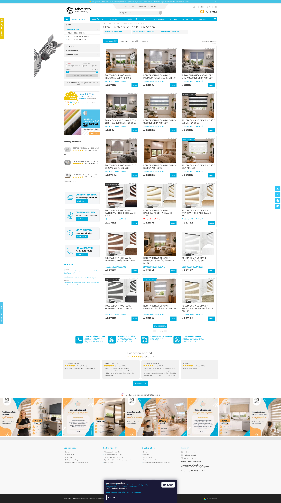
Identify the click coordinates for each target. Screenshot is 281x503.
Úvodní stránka (67, 19)
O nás (145, 452)
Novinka (87, 63)
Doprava (173, 19)
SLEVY (146, 19)
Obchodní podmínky (71, 460)
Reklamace (68, 457)
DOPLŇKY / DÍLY (132, 19)
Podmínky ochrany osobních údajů (76, 462)
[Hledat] (160, 13)
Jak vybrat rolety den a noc (113, 454)
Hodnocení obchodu (140, 353)
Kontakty (202, 19)
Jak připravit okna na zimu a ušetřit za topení (80, 278)
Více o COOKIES (136, 492)
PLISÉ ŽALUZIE (97, 19)
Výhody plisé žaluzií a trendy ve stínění (117, 460)
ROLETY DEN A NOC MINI (77, 33)
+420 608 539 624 (190, 458)
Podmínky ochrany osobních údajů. (118, 492)
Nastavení (113, 498)
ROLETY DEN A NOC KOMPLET (78, 36)
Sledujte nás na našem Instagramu (143, 395)
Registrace (213, 7)
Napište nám (147, 457)
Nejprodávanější (74, 66)
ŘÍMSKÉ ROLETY (114, 19)
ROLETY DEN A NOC (79, 19)
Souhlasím (168, 485)
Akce (69, 63)
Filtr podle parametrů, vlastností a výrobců (81, 83)
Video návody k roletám (112, 452)
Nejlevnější (124, 41)
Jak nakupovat (188, 19)
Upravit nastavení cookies (103, 498)
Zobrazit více (140, 383)
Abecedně (145, 41)
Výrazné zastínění (90, 66)
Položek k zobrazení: (82, 75)
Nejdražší (134, 41)
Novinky (68, 264)
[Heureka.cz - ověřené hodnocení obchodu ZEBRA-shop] (82, 98)
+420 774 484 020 (190, 455)
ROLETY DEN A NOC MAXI (77, 40)
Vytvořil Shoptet (211, 498)
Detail (135, 85)
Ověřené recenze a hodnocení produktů (156, 462)
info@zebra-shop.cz (190, 452)
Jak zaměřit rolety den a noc (113, 457)
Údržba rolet (108, 462)
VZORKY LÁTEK (159, 19)
